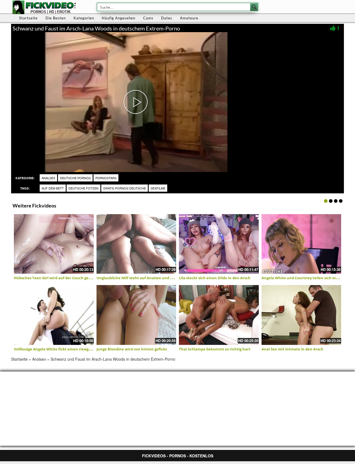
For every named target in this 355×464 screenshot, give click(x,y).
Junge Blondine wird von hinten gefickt (132, 349)
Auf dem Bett (53, 188)
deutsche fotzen (83, 188)
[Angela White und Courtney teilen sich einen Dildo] (301, 244)
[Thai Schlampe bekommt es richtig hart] (219, 315)
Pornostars (105, 178)
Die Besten (55, 18)
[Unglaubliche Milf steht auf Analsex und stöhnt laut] (136, 244)
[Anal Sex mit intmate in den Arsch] (301, 315)
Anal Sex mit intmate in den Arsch (292, 349)
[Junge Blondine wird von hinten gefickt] (136, 315)
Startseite (28, 18)
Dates (166, 18)
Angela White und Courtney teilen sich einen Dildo (307, 277)
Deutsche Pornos (75, 178)
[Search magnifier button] (254, 7)
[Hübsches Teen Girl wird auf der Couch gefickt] (54, 244)
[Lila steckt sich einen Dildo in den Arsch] (219, 244)
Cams (148, 18)
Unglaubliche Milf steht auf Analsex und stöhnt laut (144, 277)
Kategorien (83, 18)
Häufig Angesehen (118, 18)
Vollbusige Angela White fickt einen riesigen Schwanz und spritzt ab (75, 349)
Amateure (189, 18)
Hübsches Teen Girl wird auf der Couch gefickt (55, 277)
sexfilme (158, 188)
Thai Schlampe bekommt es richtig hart (214, 349)
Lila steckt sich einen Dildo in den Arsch (214, 277)
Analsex (48, 178)
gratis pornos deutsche (124, 188)
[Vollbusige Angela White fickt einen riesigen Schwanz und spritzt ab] (54, 315)
